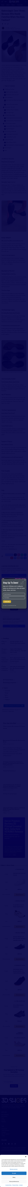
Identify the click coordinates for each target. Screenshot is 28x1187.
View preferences (14, 1181)
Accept (14, 1173)
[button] (26, 1156)
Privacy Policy (15, 1185)
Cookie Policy (8, 1185)
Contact (21, 1185)
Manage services (13, 1169)
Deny (14, 1177)
